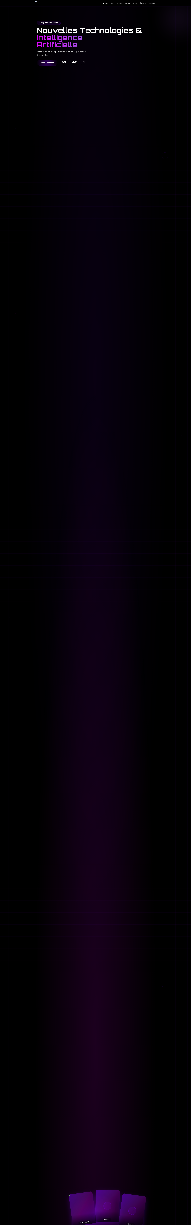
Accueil (105, 3)
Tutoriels (119, 3)
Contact (152, 3)
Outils (135, 3)
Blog (112, 3)
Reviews (128, 3)
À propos (143, 3)
